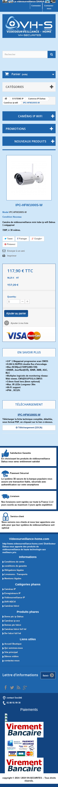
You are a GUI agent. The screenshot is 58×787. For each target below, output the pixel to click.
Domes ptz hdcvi (12, 625)
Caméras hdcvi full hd (15, 629)
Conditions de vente (14, 562)
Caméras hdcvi (11, 606)
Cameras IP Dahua (36, 99)
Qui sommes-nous (13, 648)
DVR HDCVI (10, 602)
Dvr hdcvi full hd (12, 633)
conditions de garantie (15, 566)
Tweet (9, 238)
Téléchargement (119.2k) (30, 427)
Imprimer (11, 256)
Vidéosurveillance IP (14, 597)
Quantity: (11, 297)
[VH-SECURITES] (29, 26)
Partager (22, 238)
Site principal (11, 652)
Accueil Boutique (12, 644)
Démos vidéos (11, 656)
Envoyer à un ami (16, 251)
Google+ (38, 238)
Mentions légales (12, 578)
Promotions (16, 129)
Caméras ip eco (12, 621)
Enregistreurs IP (12, 593)
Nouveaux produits (30, 141)
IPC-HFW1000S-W (29, 414)
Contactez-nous (49, 7)
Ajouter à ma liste (19, 323)
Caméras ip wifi (11, 103)
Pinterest (10, 244)
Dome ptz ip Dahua (13, 616)
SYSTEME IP (18, 99)
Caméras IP (10, 589)
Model (5, 212)
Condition (7, 217)
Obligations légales (14, 570)
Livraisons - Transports (15, 574)
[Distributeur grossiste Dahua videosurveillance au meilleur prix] (29, 1)
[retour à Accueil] (6, 99)
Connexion (36, 6)
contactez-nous (11, 660)
